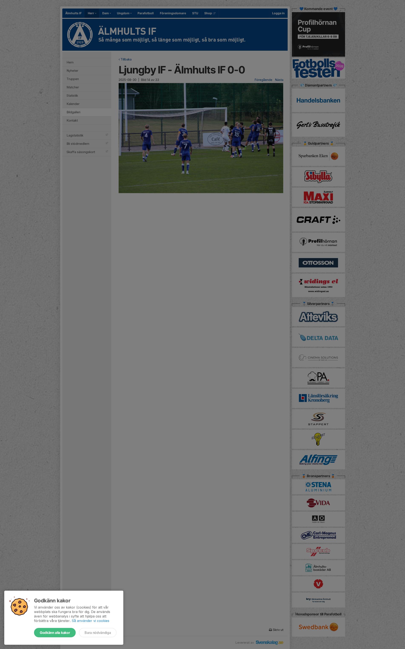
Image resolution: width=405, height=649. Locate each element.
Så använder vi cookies (90, 621)
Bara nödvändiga (98, 632)
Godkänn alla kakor (55, 632)
